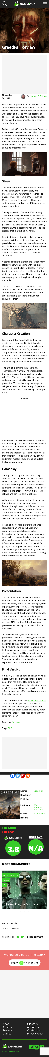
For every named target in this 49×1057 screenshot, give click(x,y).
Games (7, 1033)
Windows (38, 807)
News (6, 880)
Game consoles (10, 875)
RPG (10, 728)
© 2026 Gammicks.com (10, 1052)
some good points (37, 700)
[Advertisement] (24, 74)
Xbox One (38, 809)
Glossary (32, 1024)
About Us (33, 1027)
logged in (19, 936)
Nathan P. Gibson (38, 96)
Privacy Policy (35, 1033)
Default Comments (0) (11, 928)
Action (37, 813)
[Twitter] (17, 776)
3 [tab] (28, 911)
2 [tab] (24, 911)
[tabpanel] (24, 890)
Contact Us (34, 1030)
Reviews (16, 722)
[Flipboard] (23, 776)
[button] (4, 5)
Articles (7, 1027)
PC (4, 885)
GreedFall (38, 790)
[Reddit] (28, 776)
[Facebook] (12, 776)
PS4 (35, 805)
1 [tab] (20, 911)
